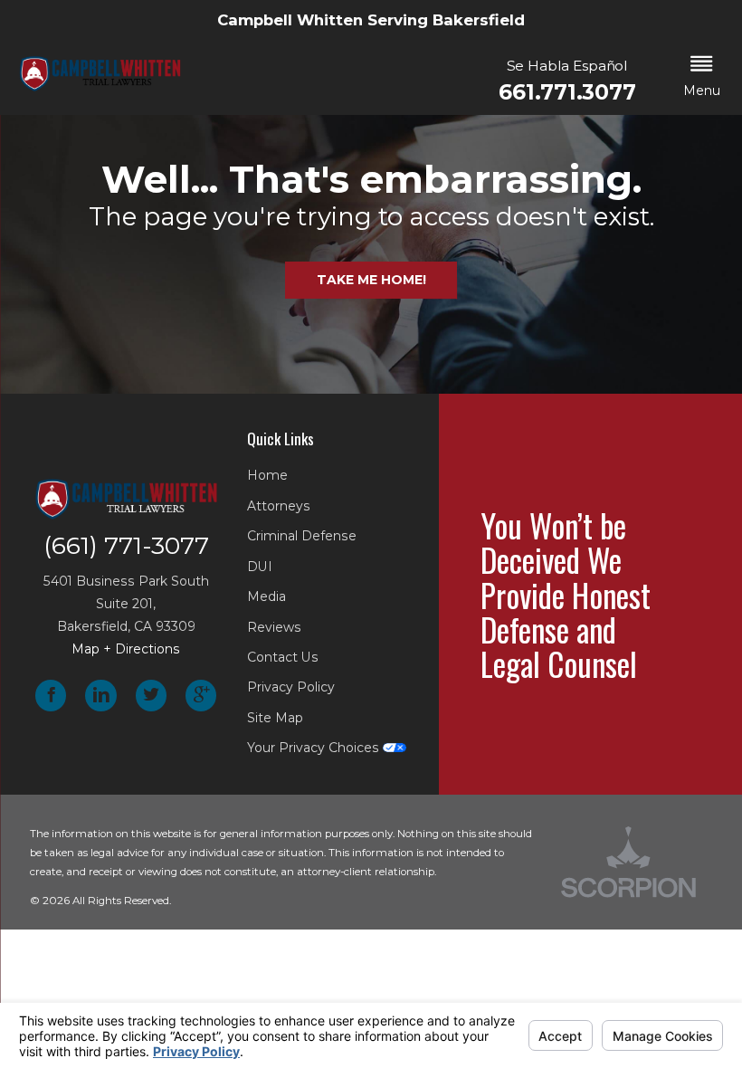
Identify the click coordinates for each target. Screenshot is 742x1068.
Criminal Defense (302, 536)
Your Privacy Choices (315, 747)
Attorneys (278, 506)
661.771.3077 (567, 92)
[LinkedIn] (100, 695)
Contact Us (283, 657)
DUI (259, 566)
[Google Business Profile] (201, 695)
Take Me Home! (371, 279)
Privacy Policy (291, 687)
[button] (701, 77)
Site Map (275, 717)
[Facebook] (50, 695)
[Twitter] (151, 695)
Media (266, 596)
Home (267, 475)
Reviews (274, 627)
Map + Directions (125, 649)
